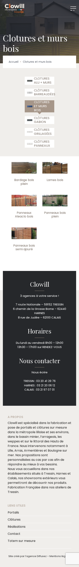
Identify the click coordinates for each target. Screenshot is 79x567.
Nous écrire (40, 372)
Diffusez (42, 556)
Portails (13, 512)
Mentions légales (60, 556)
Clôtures (14, 519)
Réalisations (17, 526)
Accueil (13, 62)
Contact (14, 534)
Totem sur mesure (21, 541)
